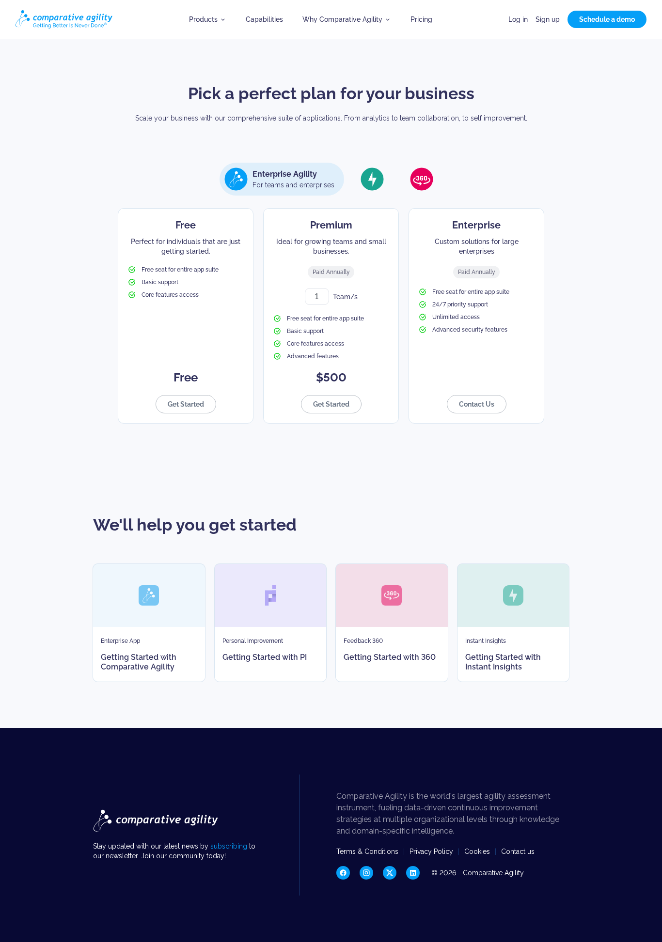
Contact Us (476, 404)
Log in (518, 19)
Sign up (548, 19)
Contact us (518, 851)
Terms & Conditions (367, 851)
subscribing (229, 846)
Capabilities (264, 19)
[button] (207, 19)
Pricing (421, 19)
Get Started (186, 404)
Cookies (477, 851)
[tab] (282, 179)
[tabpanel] (331, 316)
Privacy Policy (431, 851)
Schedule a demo (607, 19)
